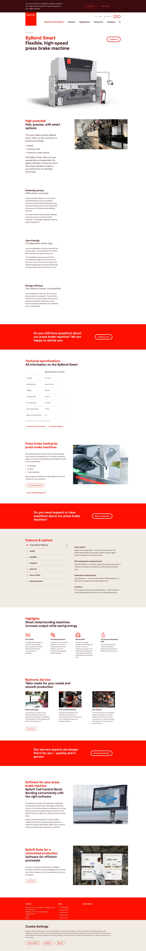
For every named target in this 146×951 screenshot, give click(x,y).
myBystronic (108, 16)
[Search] (120, 22)
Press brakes (30, 32)
